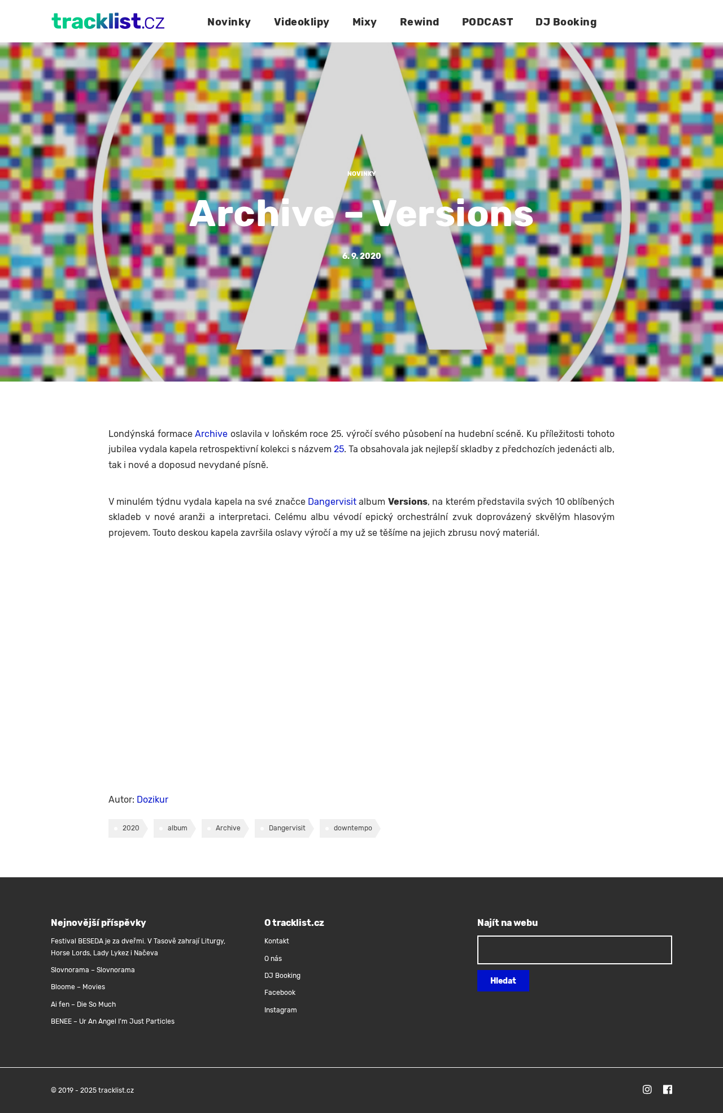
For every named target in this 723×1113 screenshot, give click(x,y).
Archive (211, 433)
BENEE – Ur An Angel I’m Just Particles (113, 1021)
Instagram (280, 1010)
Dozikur (152, 799)
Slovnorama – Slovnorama (93, 970)
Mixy (364, 22)
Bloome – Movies (78, 987)
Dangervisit (332, 501)
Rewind (419, 22)
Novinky (229, 22)
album (178, 828)
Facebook (279, 993)
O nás (273, 959)
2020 (131, 828)
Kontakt (276, 941)
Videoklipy (302, 22)
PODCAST (487, 22)
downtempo (353, 828)
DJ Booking (565, 22)
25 (339, 449)
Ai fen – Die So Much (83, 1004)
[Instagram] (647, 1091)
